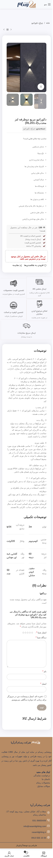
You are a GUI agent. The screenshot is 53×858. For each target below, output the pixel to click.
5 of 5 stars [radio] (23, 633)
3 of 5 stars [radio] (27, 633)
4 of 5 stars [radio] (25, 633)
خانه (48, 23)
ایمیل (43, 683)
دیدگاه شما (41, 637)
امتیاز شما (41, 632)
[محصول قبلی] (11, 29)
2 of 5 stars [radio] (30, 633)
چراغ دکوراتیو (37, 23)
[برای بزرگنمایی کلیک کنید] (41, 86)
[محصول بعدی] (4, 29)
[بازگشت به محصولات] (7, 29)
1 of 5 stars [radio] (32, 633)
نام (44, 671)
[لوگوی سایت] (26, 4)
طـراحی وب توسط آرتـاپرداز (26, 845)
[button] (43, 67)
